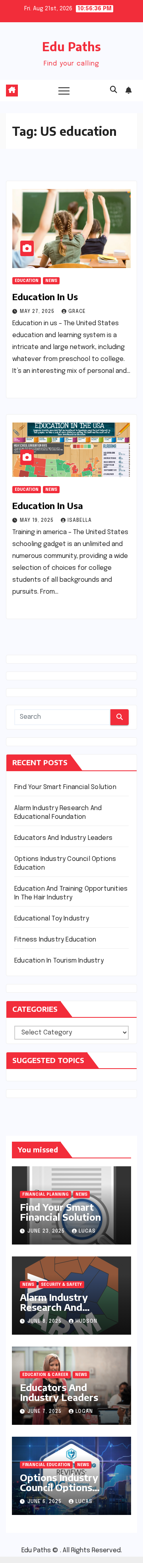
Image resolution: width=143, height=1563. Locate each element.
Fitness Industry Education (55, 939)
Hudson (86, 1321)
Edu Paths (71, 46)
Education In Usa (47, 505)
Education (27, 281)
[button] (113, 90)
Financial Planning (45, 1194)
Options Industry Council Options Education (59, 1487)
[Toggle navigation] (64, 90)
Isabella (80, 520)
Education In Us (45, 296)
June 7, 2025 (45, 1411)
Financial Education (46, 1465)
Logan (84, 1411)
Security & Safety (61, 1285)
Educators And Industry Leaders (63, 838)
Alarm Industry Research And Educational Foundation (54, 1312)
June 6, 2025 (45, 1501)
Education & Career (45, 1375)
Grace (77, 311)
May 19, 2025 (37, 520)
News (51, 281)
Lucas (87, 1231)
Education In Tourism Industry (59, 960)
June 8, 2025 (45, 1321)
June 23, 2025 (46, 1231)
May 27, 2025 (38, 311)
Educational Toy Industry (51, 918)
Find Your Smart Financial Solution (65, 787)
